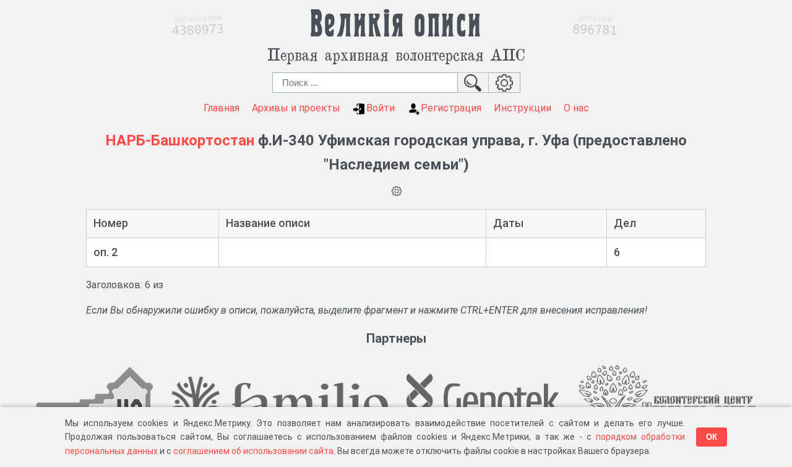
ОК (711, 437)
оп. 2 (105, 252)
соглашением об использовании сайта (253, 451)
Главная (221, 108)
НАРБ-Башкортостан (179, 140)
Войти (380, 108)
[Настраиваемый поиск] (504, 82)
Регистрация (451, 108)
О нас (576, 108)
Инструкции (522, 108)
